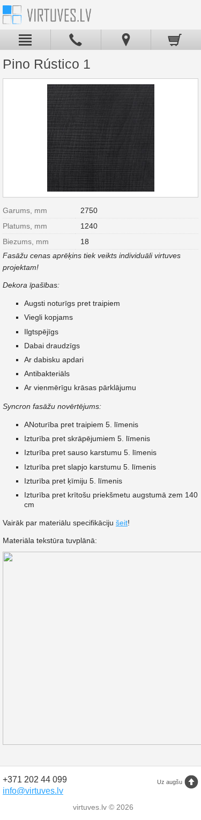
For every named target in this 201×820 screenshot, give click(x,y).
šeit (122, 522)
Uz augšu (169, 782)
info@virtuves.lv (33, 790)
